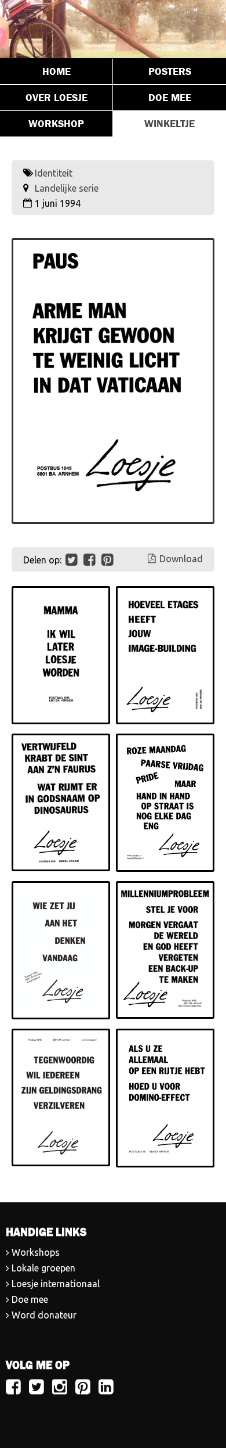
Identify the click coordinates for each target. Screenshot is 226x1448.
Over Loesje (56, 97)
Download (181, 559)
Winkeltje (169, 124)
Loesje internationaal (56, 1283)
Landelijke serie (67, 188)
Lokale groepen (43, 1268)
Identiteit (53, 173)
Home (56, 71)
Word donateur (44, 1315)
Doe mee (169, 97)
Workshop (56, 124)
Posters (169, 71)
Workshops (36, 1252)
